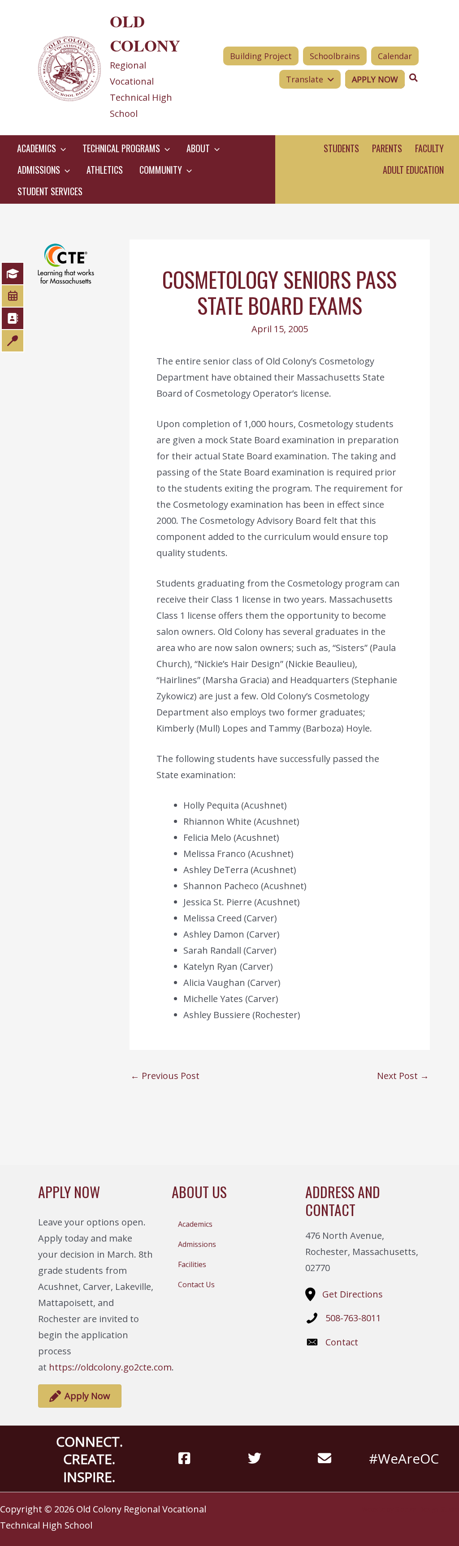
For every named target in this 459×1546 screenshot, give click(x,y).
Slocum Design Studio (427, 1509)
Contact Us (196, 1284)
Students (341, 148)
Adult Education (413, 169)
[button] (61, 148)
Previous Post (164, 1075)
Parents (387, 148)
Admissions (197, 1244)
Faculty (429, 148)
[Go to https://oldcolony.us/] (113, 67)
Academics (195, 1224)
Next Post (403, 1075)
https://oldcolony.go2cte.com (110, 1367)
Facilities (192, 1264)
